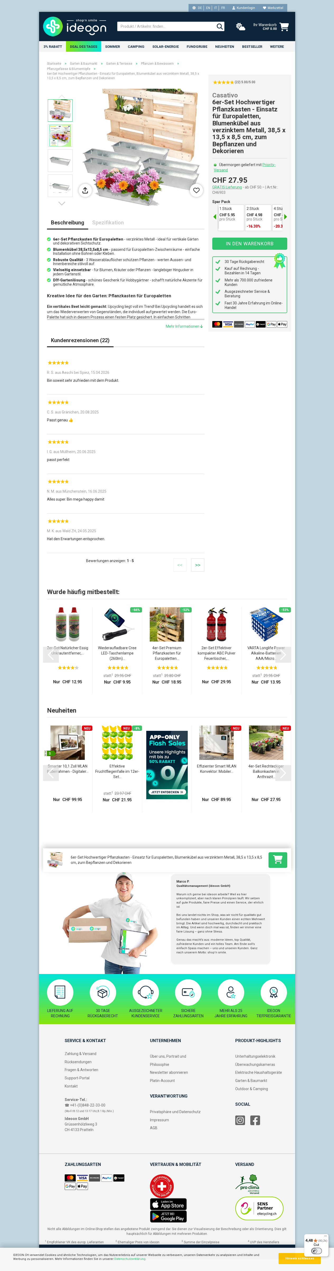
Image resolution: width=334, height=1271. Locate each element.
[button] (63, 203)
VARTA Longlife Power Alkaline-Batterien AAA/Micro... (266, 653)
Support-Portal (77, 1078)
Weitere (277, 47)
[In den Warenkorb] (278, 860)
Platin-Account (162, 1081)
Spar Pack (221, 202)
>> (197, 565)
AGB (153, 1128)
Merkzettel (274, 8)
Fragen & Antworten (81, 1070)
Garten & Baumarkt (251, 1081)
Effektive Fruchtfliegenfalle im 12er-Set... (117, 771)
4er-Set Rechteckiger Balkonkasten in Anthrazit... (266, 771)
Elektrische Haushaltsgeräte (258, 1072)
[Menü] (325, 1237)
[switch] (316, 1251)
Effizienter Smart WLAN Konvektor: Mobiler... (216, 769)
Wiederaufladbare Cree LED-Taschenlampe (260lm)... (117, 653)
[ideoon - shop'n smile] (76, 26)
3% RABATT (53, 47)
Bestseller (252, 47)
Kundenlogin (245, 8)
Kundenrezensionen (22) (80, 340)
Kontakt (71, 1086)
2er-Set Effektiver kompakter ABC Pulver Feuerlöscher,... (217, 653)
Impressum (159, 1120)
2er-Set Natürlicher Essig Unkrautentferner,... (67, 650)
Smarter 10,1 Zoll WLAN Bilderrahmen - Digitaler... (67, 769)
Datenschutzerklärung (129, 1259)
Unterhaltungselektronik (255, 1056)
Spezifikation (108, 222)
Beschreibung (67, 222)
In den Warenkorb (250, 243)
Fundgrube (197, 47)
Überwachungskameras (255, 1064)
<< (179, 565)
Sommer (112, 47)
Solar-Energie (165, 47)
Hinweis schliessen (299, 1258)
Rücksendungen (78, 1062)
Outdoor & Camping (251, 1089)
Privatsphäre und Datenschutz (175, 1112)
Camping (136, 47)
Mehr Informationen (183, 326)
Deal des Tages (83, 47)
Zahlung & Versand (80, 1054)
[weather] (241, 27)
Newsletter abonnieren (169, 1072)
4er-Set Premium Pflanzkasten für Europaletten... (166, 653)
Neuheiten (224, 47)
